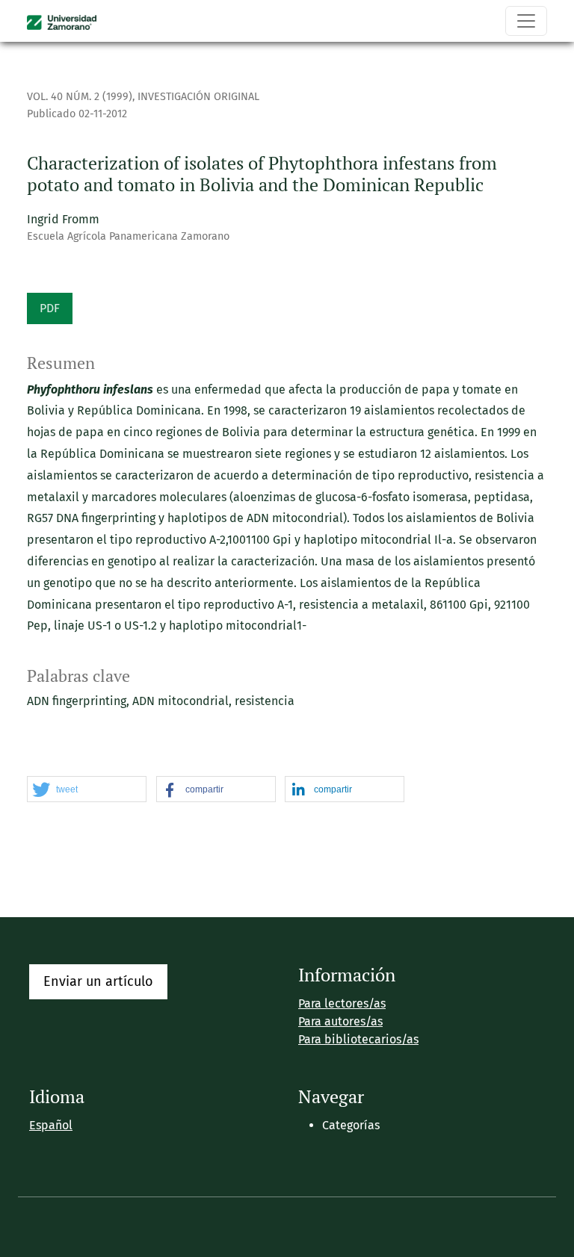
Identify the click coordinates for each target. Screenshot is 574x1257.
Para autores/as (340, 1021)
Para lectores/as (342, 1003)
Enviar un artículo (98, 981)
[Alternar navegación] (526, 21)
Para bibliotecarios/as (358, 1039)
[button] (87, 790)
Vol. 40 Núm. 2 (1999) (79, 96)
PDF (50, 308)
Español (50, 1125)
